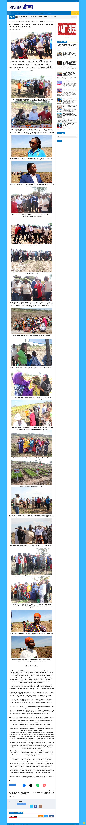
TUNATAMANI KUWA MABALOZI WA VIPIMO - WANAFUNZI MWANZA (70, 106)
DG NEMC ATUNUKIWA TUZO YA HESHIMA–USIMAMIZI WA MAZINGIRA (69, 124)
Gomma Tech (23, 1)
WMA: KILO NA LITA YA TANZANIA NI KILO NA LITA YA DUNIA (32, 16)
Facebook (51, 816)
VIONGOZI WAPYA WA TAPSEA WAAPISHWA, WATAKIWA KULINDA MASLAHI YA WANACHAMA (70, 73)
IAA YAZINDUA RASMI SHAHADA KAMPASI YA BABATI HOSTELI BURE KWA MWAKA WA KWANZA (70, 89)
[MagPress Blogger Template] (26, 6)
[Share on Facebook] (24, 785)
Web (19, 1)
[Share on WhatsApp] (37, 785)
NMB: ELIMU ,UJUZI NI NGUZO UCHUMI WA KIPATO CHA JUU (69, 82)
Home (10, 1)
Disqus (46, 816)
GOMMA (75, 823)
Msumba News (14, 1)
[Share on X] (30, 785)
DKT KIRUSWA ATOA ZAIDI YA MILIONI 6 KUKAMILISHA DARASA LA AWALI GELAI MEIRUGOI (69, 53)
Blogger (40, 816)
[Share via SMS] (44, 785)
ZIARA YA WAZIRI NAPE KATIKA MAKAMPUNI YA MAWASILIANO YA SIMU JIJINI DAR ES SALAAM (67, 45)
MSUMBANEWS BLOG (13, 823)
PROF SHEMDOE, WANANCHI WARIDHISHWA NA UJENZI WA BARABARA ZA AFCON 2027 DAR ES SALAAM (70, 115)
